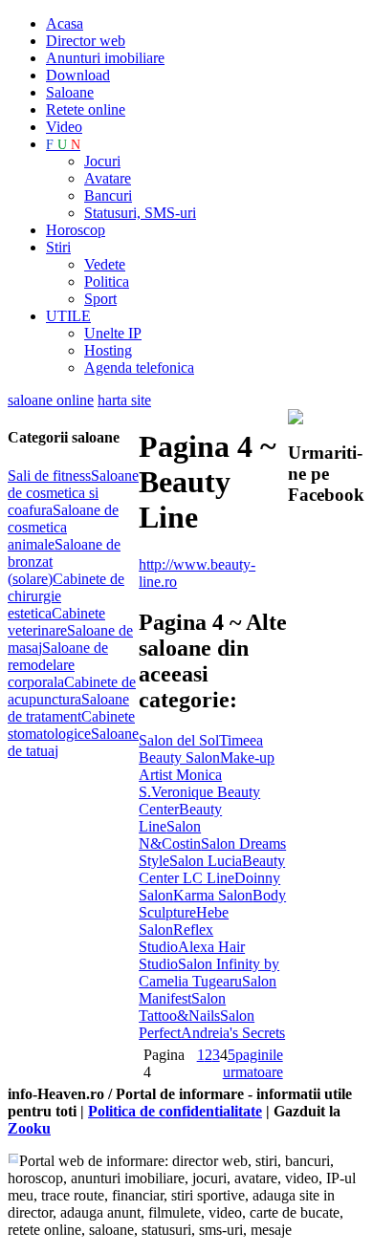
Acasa (64, 23)
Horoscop (75, 230)
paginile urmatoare (253, 1063)
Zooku (29, 1128)
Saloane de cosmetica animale (63, 527)
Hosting (108, 350)
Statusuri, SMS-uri (140, 213)
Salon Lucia (205, 861)
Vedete (104, 264)
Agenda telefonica (139, 367)
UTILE (68, 316)
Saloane (70, 92)
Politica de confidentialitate (175, 1111)
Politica (106, 281)
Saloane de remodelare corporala (58, 664)
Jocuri (102, 161)
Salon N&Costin (170, 835)
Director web (85, 40)
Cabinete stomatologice (71, 725)
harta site (124, 400)
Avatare (107, 178)
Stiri (58, 247)
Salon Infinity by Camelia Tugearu (209, 972)
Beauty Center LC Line (212, 869)
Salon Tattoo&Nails (182, 1007)
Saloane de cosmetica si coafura (73, 492)
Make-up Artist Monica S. (206, 774)
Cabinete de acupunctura (72, 690)
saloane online (51, 400)
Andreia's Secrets (233, 1033)
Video (64, 127)
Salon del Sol (179, 740)
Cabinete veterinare (56, 621)
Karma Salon (212, 895)
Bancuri (108, 195)
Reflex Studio (176, 938)
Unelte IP (113, 333)
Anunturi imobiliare (105, 58)
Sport (100, 299)
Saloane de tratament (68, 707)
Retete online (85, 109)
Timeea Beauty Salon (201, 749)
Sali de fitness (49, 475)
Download (78, 75)
